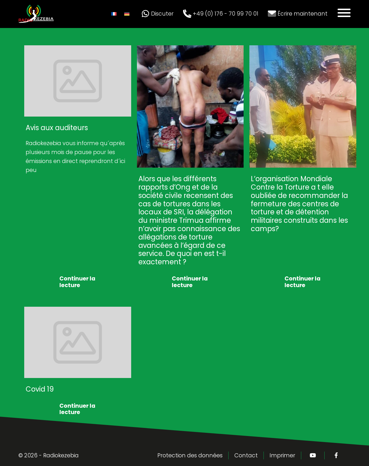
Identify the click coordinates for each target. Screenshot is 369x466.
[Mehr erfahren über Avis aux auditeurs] (77, 49)
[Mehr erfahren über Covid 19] (77, 311)
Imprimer (282, 455)
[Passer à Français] (115, 14)
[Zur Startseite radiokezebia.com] (36, 8)
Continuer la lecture (77, 282)
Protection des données (190, 455)
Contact (246, 455)
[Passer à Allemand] (128, 14)
